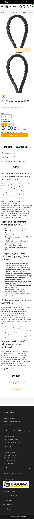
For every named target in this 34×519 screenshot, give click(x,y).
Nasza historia (8, 479)
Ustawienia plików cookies (12, 421)
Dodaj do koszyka (15, 135)
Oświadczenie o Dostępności (12, 458)
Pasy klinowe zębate (25, 12)
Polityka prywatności (10, 455)
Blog (5, 476)
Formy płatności (9, 436)
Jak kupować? (8, 463)
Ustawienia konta (9, 424)
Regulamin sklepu (9, 452)
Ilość (2, 113)
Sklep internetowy (16, 516)
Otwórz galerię (24, 50)
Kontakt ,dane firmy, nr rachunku (14, 473)
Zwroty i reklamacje (10, 461)
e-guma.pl (4, 12)
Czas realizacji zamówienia (12, 442)
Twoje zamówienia (9, 418)
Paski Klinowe (13, 12)
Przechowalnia (8, 427)
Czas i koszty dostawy (11, 439)
